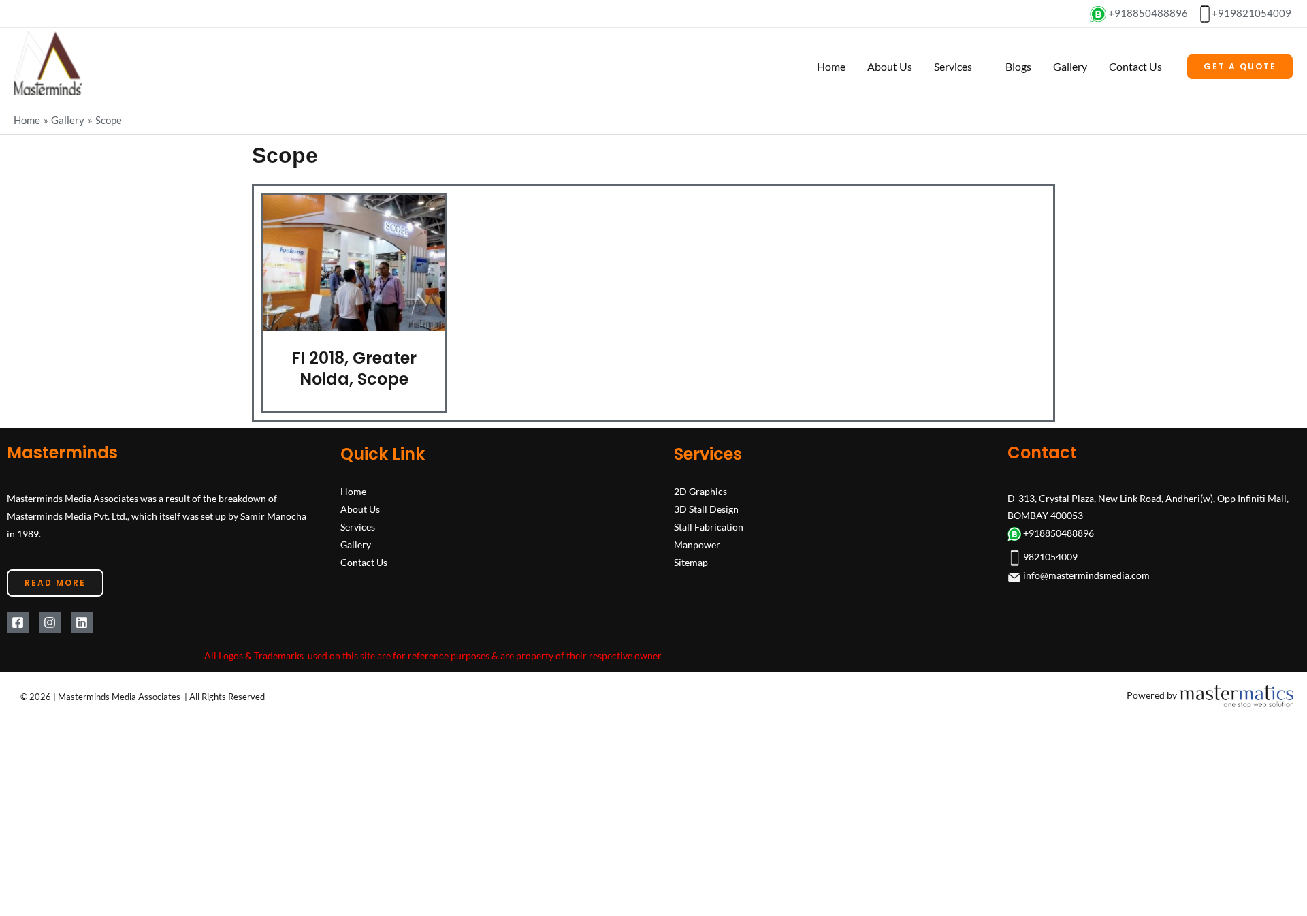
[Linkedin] (82, 611)
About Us (888, 66)
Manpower (697, 533)
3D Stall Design (706, 497)
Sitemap (691, 550)
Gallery (1070, 66)
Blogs (1018, 66)
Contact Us (1135, 66)
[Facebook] (18, 611)
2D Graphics (700, 480)
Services (952, 66)
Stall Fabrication (708, 515)
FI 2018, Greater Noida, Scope (352, 365)
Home (830, 66)
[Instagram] (50, 611)
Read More (55, 571)
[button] (1240, 67)
